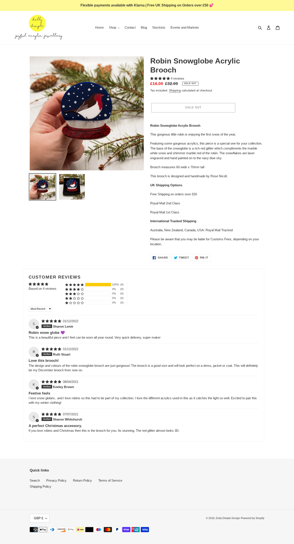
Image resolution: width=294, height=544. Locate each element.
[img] (52, 321)
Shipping (175, 90)
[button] (160, 78)
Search (35, 480)
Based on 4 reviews (42, 288)
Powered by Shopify (252, 518)
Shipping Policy (40, 486)
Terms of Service (110, 480)
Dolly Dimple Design (228, 518)
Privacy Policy (56, 480)
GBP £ (38, 518)
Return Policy (82, 480)
